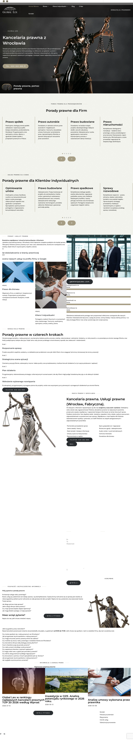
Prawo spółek (14, 121)
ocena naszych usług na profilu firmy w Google (24, 259)
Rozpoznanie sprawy (12, 348)
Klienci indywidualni (45, 315)
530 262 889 (97, 1)
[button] (62, 153)
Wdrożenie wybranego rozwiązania (18, 381)
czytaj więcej (108, 578)
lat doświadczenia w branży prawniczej (20, 253)
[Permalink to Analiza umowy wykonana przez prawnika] (109, 682)
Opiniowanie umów (14, 190)
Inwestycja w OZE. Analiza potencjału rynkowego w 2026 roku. (64, 699)
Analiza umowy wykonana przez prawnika (109, 701)
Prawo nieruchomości (113, 123)
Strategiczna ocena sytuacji (15, 359)
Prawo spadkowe (82, 188)
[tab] (43, 595)
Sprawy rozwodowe (111, 190)
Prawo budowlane (82, 121)
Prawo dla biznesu (10, 289)
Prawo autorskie (48, 121)
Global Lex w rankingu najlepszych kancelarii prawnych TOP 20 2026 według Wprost (23, 700)
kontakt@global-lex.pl (122, 1)
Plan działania (8, 370)
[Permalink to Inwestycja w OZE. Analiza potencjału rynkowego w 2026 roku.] (66, 680)
